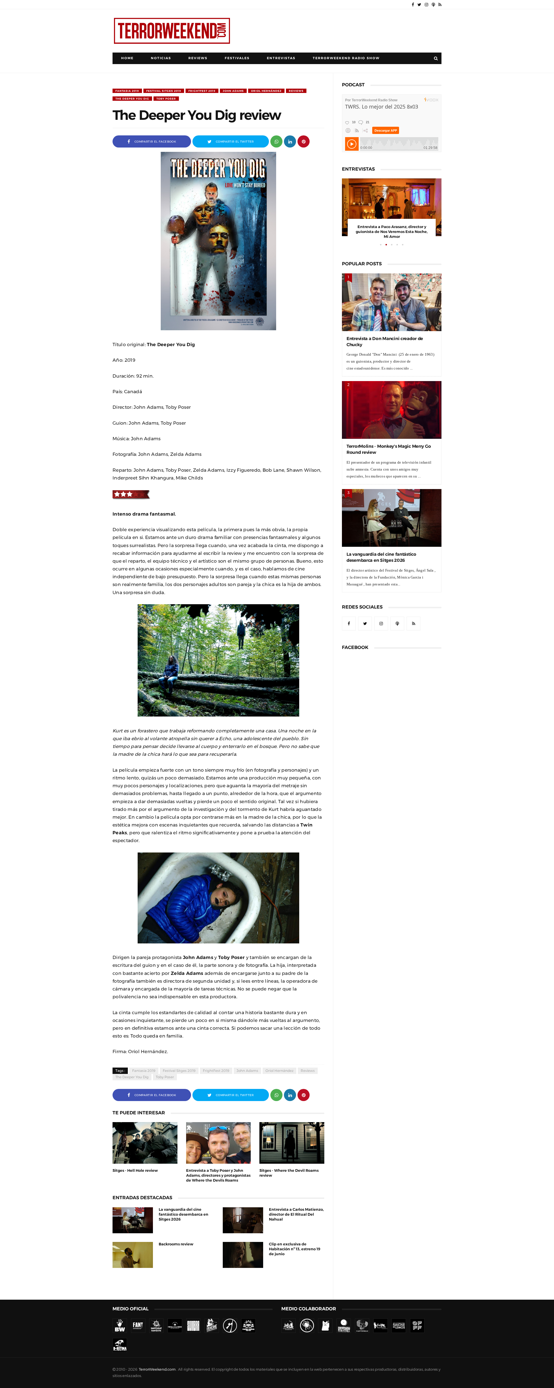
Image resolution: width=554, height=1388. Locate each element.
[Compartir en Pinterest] (303, 141)
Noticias (161, 58)
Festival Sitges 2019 (163, 90)
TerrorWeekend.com (157, 1369)
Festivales (237, 58)
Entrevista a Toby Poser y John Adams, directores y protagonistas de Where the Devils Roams (218, 1175)
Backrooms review (176, 1244)
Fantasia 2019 (127, 90)
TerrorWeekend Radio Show (346, 58)
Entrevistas (281, 58)
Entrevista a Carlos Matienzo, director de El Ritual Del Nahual (296, 1214)
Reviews (197, 58)
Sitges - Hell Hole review (135, 1170)
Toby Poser (166, 98)
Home (127, 58)
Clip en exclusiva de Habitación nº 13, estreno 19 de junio (294, 1249)
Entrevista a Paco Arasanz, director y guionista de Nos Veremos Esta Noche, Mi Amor (392, 231)
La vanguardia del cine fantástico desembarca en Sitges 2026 (183, 1214)
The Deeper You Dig (132, 98)
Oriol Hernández (266, 90)
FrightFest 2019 (202, 90)
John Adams (233, 90)
